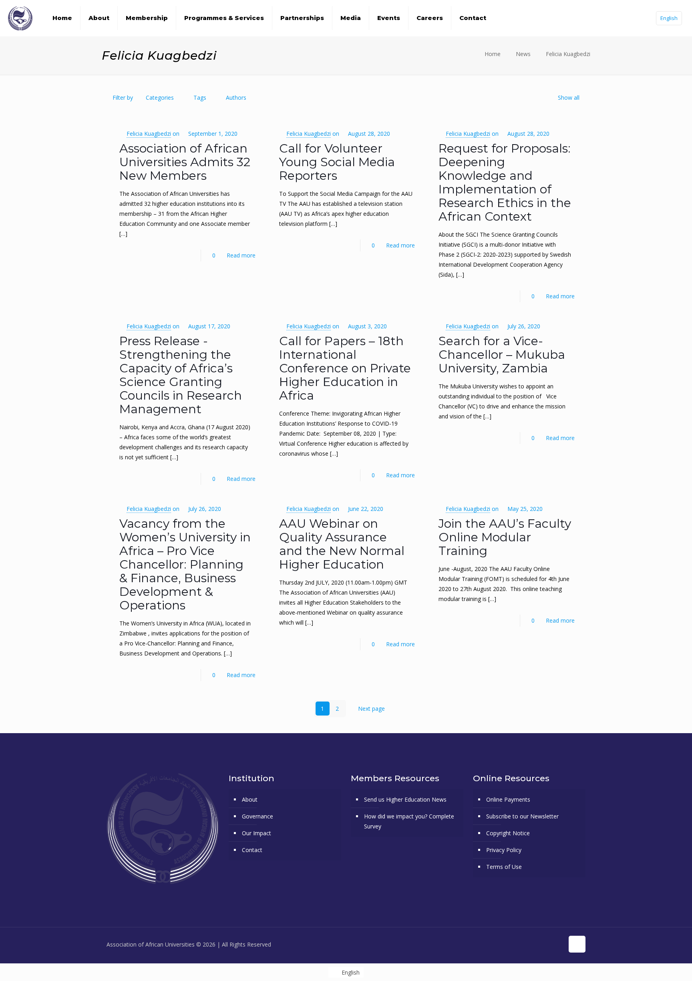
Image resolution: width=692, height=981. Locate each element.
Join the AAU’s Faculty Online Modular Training (505, 537)
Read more (241, 255)
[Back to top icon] (577, 944)
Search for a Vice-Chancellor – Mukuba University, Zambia (502, 355)
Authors (236, 97)
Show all (568, 97)
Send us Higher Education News (405, 799)
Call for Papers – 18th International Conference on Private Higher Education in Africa (345, 368)
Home (493, 54)
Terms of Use (504, 866)
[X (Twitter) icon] (524, 944)
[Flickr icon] (541, 944)
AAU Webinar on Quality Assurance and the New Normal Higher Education (341, 544)
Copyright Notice (508, 833)
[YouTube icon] (532, 944)
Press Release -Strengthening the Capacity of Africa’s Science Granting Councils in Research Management (180, 375)
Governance (257, 816)
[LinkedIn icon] (549, 944)
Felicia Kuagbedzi (568, 54)
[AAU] (20, 18)
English (669, 18)
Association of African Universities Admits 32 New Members (184, 162)
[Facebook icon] (516, 944)
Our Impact (256, 833)
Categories (160, 97)
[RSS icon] (558, 944)
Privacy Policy (503, 850)
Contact (252, 850)
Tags (199, 97)
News (523, 54)
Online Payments (508, 799)
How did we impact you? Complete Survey (409, 821)
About (249, 799)
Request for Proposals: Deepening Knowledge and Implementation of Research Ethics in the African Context (505, 182)
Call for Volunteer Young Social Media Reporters (337, 162)
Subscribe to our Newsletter (522, 816)
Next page (371, 708)
